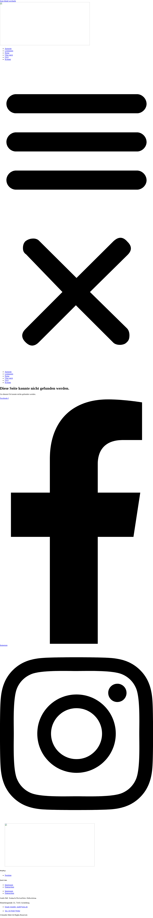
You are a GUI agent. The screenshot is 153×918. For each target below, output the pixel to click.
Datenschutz (9, 887)
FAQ (7, 57)
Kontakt (8, 59)
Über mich (9, 55)
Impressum (9, 885)
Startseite (8, 49)
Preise (7, 53)
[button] (76, 215)
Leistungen (9, 51)
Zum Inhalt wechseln (8, 1)
